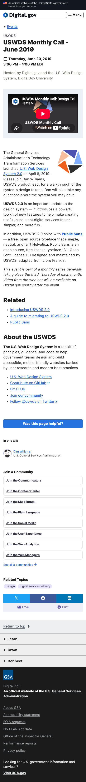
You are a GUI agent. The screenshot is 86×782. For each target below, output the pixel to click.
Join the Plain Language (23, 512)
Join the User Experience (24, 533)
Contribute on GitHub (28, 383)
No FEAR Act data (17, 729)
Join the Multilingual (20, 501)
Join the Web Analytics (22, 544)
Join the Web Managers (23, 555)
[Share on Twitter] (16, 598)
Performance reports (20, 743)
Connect (15, 661)
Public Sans (20, 322)
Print (64, 607)
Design (10, 586)
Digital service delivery (34, 586)
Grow (12, 650)
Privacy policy (14, 750)
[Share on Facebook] (43, 598)
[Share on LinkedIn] (69, 598)
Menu (77, 15)
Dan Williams (21, 451)
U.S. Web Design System (31, 377)
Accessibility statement (21, 715)
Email (25, 607)
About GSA (12, 707)
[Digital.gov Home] (34, 15)
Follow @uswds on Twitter (32, 401)
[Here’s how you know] (43, 5)
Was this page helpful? (43, 423)
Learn (13, 639)
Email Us (17, 389)
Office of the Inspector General (27, 736)
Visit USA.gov (14, 773)
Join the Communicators (24, 480)
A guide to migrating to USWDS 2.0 (39, 316)
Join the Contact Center (23, 491)
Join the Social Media (21, 523)
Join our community (26, 395)
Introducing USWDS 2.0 (30, 310)
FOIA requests (14, 722)
